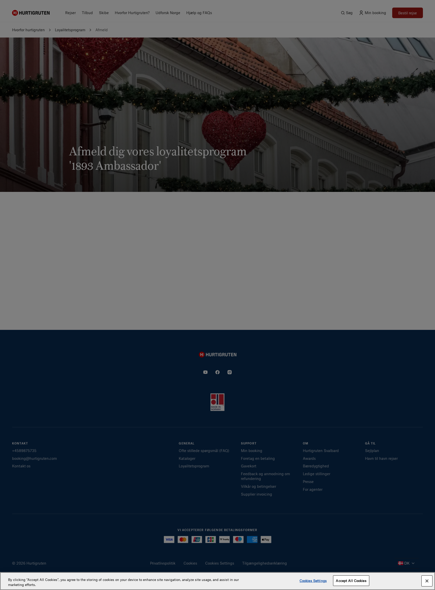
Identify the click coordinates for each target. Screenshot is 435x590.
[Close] (426, 580)
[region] (217, 581)
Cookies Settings (313, 580)
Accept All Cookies (351, 580)
